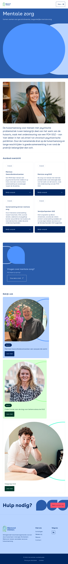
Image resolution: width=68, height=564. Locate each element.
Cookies (41, 560)
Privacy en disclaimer (30, 560)
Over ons (38, 528)
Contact (38, 540)
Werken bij (38, 534)
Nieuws (37, 537)
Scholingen (39, 531)
